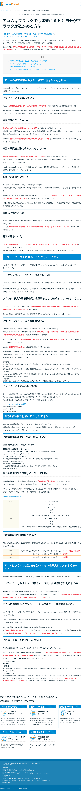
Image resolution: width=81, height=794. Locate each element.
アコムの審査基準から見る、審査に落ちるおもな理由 (28, 61)
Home (2, 10)
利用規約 (21, 788)
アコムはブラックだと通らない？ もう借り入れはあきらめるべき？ (33, 69)
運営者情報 (2, 788)
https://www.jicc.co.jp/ (10, 468)
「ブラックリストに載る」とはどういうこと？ (26, 64)
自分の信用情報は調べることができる (23, 66)
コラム (7, 10)
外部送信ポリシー (28, 788)
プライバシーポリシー (12, 788)
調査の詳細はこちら (6, 782)
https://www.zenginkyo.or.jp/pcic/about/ (16, 454)
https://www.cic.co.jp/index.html (13, 461)
